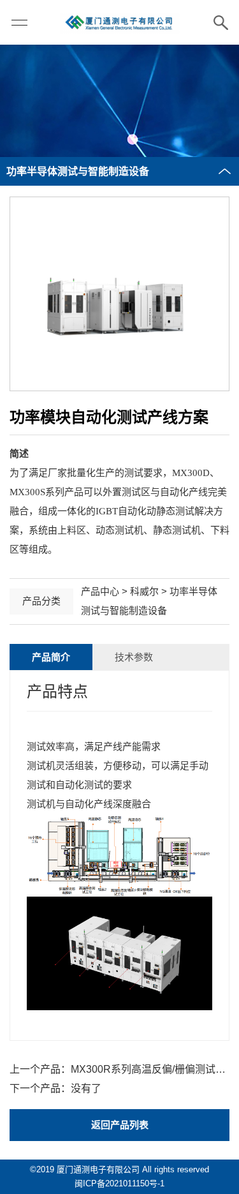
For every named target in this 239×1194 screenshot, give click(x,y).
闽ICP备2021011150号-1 (119, 1183)
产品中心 (100, 591)
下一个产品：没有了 (55, 1088)
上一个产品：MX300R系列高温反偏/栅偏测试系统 (119, 1069)
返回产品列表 (119, 1124)
